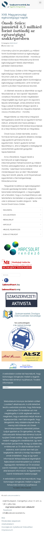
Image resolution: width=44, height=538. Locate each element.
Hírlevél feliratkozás (11, 229)
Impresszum (7, 530)
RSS (3, 518)
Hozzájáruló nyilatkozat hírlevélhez (17, 527)
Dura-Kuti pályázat (10, 234)
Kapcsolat (7, 224)
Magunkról (7, 210)
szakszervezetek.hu (13, 495)
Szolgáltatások (9, 215)
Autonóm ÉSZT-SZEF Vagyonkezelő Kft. (32, 359)
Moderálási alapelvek (11, 521)
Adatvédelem (8, 524)
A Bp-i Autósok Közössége (22, 325)
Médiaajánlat (8, 220)
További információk (22, 488)
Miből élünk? (14, 43)
